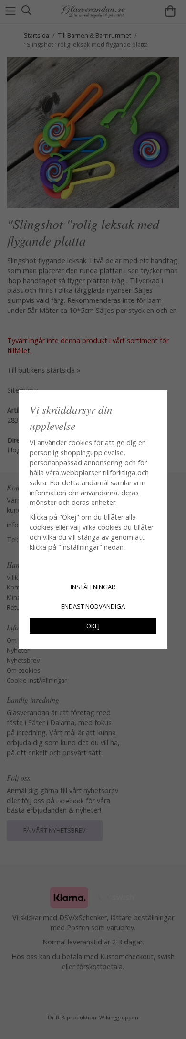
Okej (93, 625)
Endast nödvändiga (93, 606)
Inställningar (93, 586)
